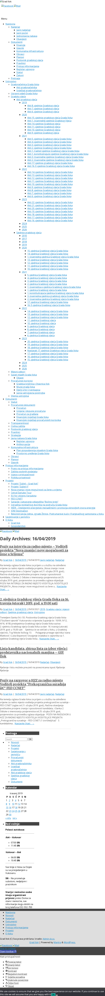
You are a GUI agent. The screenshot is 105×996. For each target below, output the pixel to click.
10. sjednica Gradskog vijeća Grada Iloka (47, 268)
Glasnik (20, 48)
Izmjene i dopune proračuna (31, 411)
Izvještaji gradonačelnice (29, 90)
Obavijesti (21, 39)
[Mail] (17, 5)
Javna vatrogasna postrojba (30, 392)
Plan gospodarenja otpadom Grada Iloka (37, 450)
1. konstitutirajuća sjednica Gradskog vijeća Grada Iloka (55, 293)
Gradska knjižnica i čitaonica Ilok (32, 383)
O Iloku (9, 519)
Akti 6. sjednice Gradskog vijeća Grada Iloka (49, 196)
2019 (24, 102)
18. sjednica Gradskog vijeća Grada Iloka (47, 347)
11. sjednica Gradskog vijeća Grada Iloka (47, 265)
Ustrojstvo (10, 81)
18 (16, 807)
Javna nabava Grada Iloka (24, 438)
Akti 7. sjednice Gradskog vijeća (43, 108)
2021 (24, 135)
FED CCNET (17, 498)
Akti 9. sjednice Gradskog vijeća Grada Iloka (49, 187)
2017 (24, 238)
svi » (15, 818)
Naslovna (10, 23)
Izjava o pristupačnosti (22, 474)
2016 (24, 235)
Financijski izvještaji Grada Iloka (32, 417)
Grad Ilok (15, 522)
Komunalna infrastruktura (29, 51)
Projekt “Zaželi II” (20, 486)
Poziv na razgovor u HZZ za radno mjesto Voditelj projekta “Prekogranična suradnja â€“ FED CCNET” (33, 684)
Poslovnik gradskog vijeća (29, 60)
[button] (8, 951)
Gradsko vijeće (18, 96)
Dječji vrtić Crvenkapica (28, 389)
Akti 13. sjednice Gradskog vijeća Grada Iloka (50, 175)
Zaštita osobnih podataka (24, 471)
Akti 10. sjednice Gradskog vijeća (43, 129)
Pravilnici (21, 63)
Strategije (16, 435)
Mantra (57, 942)
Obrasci (20, 54)
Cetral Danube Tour (21, 492)
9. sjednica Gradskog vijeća (41, 326)
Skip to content (8, 948)
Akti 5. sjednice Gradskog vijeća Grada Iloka (49, 138)
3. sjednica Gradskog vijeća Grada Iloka (47, 281)
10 (13, 803)
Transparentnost (20, 423)
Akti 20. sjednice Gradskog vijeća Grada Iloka (50, 208)
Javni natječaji (23, 29)
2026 (24, 229)
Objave (20, 377)
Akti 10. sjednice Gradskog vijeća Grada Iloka (50, 184)
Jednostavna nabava (26, 36)
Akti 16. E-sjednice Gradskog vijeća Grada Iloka (51, 166)
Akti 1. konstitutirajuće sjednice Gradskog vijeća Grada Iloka (57, 153)
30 (10, 814)
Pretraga (15, 78)
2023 (24, 199)
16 (10, 807)
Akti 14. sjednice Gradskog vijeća (43, 123)
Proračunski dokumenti (23, 405)
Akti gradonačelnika (26, 87)
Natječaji (15, 26)
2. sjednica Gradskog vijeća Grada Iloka (47, 284)
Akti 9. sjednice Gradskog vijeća (43, 132)
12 (19, 803)
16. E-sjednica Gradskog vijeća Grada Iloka (48, 305)
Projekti (9, 480)
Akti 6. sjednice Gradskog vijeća (43, 111)
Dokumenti (16, 42)
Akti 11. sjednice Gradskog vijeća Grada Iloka (50, 181)
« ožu (8, 818)
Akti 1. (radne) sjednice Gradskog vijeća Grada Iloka (53, 150)
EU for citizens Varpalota (23, 495)
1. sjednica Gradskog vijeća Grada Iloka (47, 290)
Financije (20, 45)
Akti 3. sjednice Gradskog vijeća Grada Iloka (49, 144)
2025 (24, 226)
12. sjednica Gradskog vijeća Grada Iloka (47, 262)
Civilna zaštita (18, 426)
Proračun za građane (27, 414)
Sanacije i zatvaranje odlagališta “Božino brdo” (34, 501)
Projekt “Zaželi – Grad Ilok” (24, 483)
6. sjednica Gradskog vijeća (41, 335)
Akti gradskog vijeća (26, 99)
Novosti (15, 742)
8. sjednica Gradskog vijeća (41, 329)
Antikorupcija (23, 444)
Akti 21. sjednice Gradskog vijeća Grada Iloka (50, 205)
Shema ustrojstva (20, 395)
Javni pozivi (22, 33)
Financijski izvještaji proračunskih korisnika (38, 420)
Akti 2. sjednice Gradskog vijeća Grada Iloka (49, 147)
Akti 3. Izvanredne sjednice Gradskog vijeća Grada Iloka (55, 157)
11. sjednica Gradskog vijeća (41, 320)
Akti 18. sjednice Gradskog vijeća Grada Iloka (50, 214)
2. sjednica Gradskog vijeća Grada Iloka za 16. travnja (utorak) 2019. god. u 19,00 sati (34, 601)
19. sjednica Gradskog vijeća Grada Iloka (47, 344)
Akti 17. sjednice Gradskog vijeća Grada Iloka (50, 217)
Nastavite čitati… (49, 638)
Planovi (20, 57)
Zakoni (20, 75)
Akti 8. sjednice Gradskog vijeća (43, 105)
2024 (24, 223)
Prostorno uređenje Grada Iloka (32, 453)
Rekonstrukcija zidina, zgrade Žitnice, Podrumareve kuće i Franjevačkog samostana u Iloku (57, 513)
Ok (53, 995)
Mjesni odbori (18, 371)
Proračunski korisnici (22, 380)
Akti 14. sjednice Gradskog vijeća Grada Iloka (50, 172)
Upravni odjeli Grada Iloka (24, 93)
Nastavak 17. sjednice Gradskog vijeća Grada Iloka (52, 350)
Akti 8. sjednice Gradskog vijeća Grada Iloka (49, 190)
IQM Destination (19, 510)
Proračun (21, 408)
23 (10, 811)
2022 (24, 169)
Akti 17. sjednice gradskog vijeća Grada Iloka (49, 163)
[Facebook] (7, 5)
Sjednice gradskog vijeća (28, 232)
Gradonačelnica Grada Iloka (25, 84)
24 (13, 811)
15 (7, 807)
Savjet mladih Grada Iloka (24, 374)
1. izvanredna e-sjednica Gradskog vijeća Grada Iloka (54, 287)
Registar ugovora (25, 69)
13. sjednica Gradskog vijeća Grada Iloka (47, 259)
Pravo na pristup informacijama (27, 468)
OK (31, 739)
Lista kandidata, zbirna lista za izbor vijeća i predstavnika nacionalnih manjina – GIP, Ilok (33, 652)
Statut (19, 72)
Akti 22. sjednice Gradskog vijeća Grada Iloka (50, 202)
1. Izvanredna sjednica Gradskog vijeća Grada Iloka (53, 256)
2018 (24, 241)
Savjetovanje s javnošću (17, 516)
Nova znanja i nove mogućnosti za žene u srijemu (36, 489)
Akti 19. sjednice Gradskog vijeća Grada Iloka (50, 211)
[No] (57, 995)
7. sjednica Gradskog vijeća (41, 332)
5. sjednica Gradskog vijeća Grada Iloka (47, 274)
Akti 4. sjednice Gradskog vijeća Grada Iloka (49, 141)
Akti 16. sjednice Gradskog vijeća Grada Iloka (50, 220)
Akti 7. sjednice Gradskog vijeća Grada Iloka (49, 193)
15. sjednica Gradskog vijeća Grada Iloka (47, 250)
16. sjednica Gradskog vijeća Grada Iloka (47, 356)
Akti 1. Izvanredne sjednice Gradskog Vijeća (49, 120)
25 (16, 811)
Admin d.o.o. (49, 938)
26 (19, 811)
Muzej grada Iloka (25, 386)
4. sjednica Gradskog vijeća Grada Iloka (47, 277)
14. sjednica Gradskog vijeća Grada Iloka (47, 253)
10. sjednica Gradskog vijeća (41, 323)
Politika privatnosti (20, 477)
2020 (24, 114)
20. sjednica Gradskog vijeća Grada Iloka (47, 341)
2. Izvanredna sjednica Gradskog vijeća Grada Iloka (53, 299)
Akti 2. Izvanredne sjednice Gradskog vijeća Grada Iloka (55, 160)
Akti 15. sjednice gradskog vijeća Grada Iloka (49, 117)
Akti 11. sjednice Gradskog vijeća (43, 126)
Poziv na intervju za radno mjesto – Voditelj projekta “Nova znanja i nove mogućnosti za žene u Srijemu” (34, 550)
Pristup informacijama (27, 66)
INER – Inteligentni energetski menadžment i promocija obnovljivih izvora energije (53, 507)
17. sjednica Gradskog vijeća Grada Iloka (47, 302)
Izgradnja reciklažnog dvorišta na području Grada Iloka (39, 504)
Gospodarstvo (18, 525)
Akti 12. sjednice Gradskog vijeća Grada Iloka (50, 178)
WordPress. (70, 942)
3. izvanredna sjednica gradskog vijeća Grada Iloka (53, 296)
